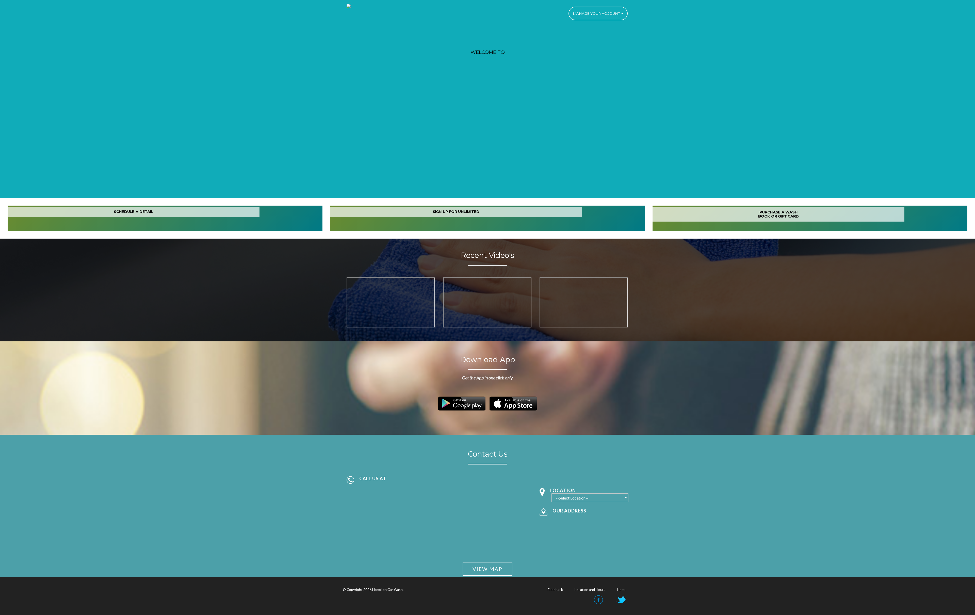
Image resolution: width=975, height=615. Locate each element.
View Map (487, 569)
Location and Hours (590, 589)
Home (621, 589)
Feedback (555, 589)
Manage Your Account (597, 13)
